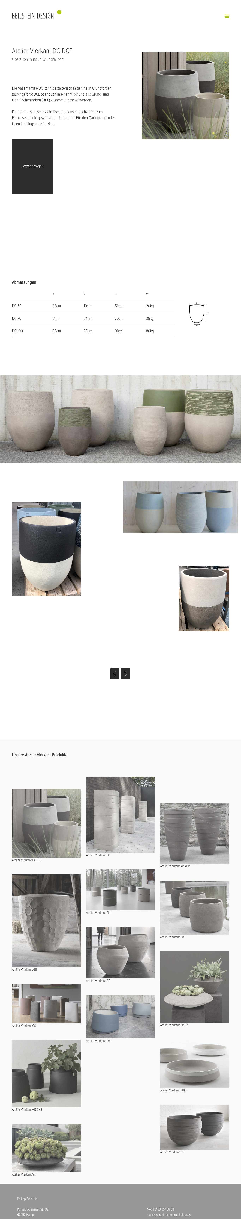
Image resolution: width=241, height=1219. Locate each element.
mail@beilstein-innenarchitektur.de (169, 1215)
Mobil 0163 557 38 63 (160, 1209)
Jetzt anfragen (33, 166)
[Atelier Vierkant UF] (114, 673)
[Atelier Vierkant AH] (125, 673)
